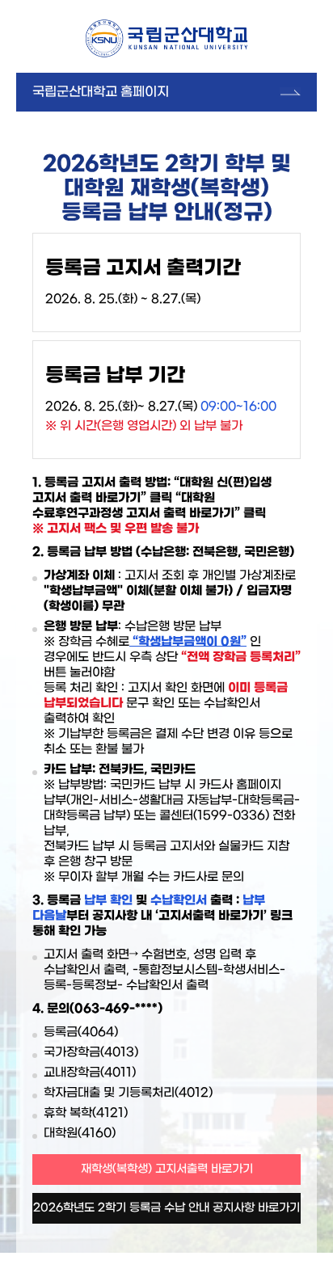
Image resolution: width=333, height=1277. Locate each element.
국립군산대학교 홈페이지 (100, 91)
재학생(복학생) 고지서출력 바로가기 (167, 1169)
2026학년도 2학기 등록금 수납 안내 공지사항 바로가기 (166, 1208)
